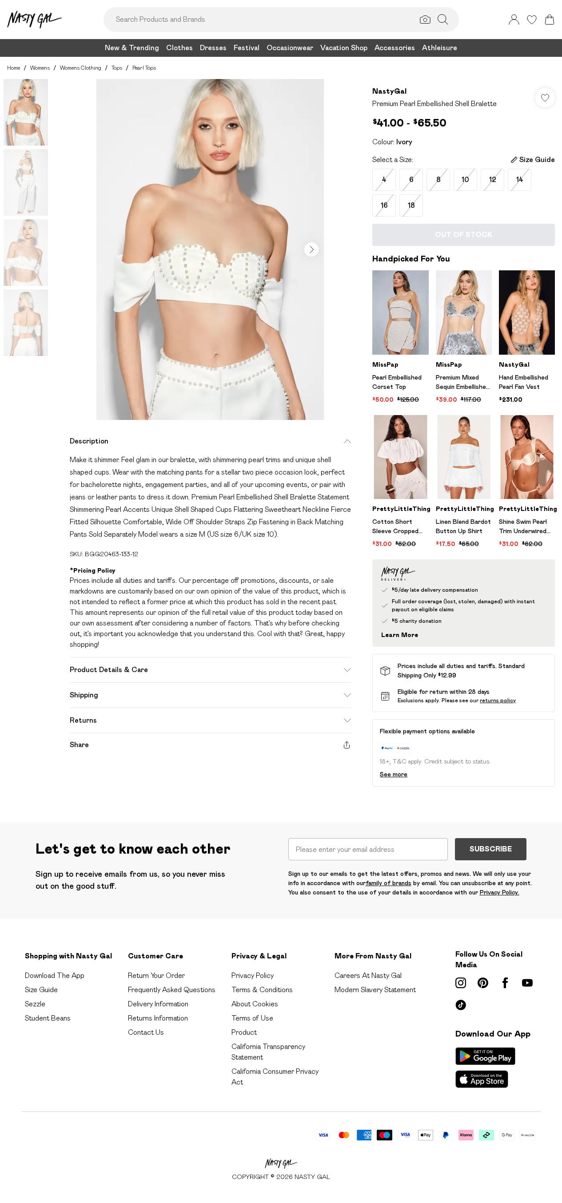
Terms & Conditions (262, 989)
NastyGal (389, 91)
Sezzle (35, 1004)
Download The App (54, 975)
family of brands (388, 882)
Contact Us (146, 1032)
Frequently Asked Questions (171, 989)
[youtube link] (527, 982)
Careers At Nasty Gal (368, 975)
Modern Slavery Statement (375, 989)
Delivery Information (158, 1004)
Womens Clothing (80, 68)
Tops (117, 68)
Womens (40, 68)
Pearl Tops (144, 68)
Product (244, 1032)
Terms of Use (252, 1018)
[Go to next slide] (311, 249)
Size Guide (41, 989)
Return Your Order (156, 975)
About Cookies (254, 1004)
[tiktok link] (460, 1005)
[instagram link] (460, 982)
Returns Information (158, 1018)
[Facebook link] (505, 982)
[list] (210, 249)
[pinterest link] (483, 982)
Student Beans (48, 1018)
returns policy (498, 700)
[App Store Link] (485, 1067)
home (13, 68)
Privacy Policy (252, 975)
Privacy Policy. (499, 892)
